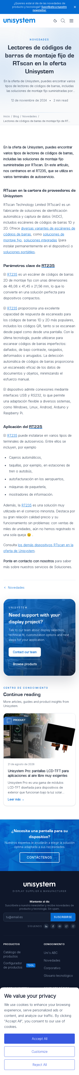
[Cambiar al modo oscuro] (55, 20)
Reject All (39, 1065)
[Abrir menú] (71, 20)
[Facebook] (52, 926)
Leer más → (16, 799)
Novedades (29, 116)
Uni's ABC (51, 953)
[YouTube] (59, 926)
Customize (40, 1051)
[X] (66, 926)
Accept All (39, 1039)
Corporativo (52, 968)
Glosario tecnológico (58, 975)
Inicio (6, 116)
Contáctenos (39, 857)
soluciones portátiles (19, 252)
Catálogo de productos (12, 954)
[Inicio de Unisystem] (19, 20)
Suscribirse (63, 917)
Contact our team (25, 652)
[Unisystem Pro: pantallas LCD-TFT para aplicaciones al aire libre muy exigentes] (39, 735)
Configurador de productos (12, 965)
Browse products (25, 664)
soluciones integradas (40, 240)
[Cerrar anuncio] (74, 6)
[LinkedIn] (46, 926)
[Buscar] (63, 21)
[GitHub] (73, 926)
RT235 (12, 274)
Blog (16, 116)
